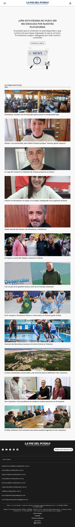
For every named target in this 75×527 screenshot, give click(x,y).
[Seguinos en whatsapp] (3, 450)
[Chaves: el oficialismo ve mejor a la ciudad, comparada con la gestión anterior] (37, 187)
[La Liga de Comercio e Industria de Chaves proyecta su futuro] (37, 158)
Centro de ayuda (37, 513)
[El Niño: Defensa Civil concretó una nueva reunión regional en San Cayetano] (37, 416)
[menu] (14, 3)
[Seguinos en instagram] (14, 450)
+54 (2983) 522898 (37, 507)
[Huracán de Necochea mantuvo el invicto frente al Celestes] (37, 330)
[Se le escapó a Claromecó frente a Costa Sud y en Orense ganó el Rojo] (37, 302)
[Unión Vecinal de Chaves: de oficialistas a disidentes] (37, 216)
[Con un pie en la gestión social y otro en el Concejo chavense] (37, 273)
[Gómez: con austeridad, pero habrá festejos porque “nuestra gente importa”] (37, 130)
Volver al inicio (37, 43)
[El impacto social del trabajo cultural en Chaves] (37, 244)
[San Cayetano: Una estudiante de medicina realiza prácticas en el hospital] (37, 388)
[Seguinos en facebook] (17, 450)
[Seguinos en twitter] (10, 450)
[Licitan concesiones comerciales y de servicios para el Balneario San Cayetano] (37, 359)
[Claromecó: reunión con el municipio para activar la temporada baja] (37, 101)
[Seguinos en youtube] (6, 450)
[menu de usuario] (70, 3)
